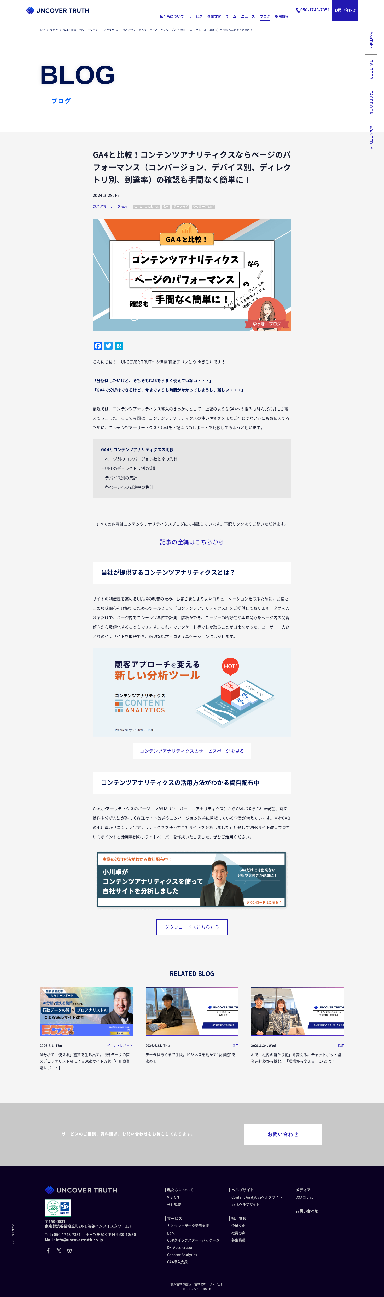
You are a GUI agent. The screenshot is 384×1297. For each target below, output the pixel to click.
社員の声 (238, 1233)
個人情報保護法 (180, 1284)
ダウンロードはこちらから (192, 927)
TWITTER (371, 69)
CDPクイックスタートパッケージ (193, 1240)
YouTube (371, 40)
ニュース (248, 16)
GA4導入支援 (177, 1262)
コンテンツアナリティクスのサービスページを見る (192, 751)
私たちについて (172, 16)
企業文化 (214, 16)
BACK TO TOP (13, 1233)
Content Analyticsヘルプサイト (256, 1197)
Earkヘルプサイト (245, 1204)
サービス (196, 16)
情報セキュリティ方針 (209, 1284)
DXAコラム (304, 1197)
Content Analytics (182, 1254)
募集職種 (238, 1240)
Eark (171, 1233)
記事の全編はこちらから (192, 542)
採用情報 (282, 16)
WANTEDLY (371, 137)
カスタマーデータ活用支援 (188, 1225)
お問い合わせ (345, 10)
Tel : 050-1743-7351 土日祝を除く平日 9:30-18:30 (90, 1234)
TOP (42, 30)
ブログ (265, 16)
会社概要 (174, 1204)
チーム (231, 16)
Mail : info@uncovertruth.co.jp (74, 1240)
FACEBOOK (371, 103)
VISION (173, 1197)
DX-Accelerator (180, 1247)
